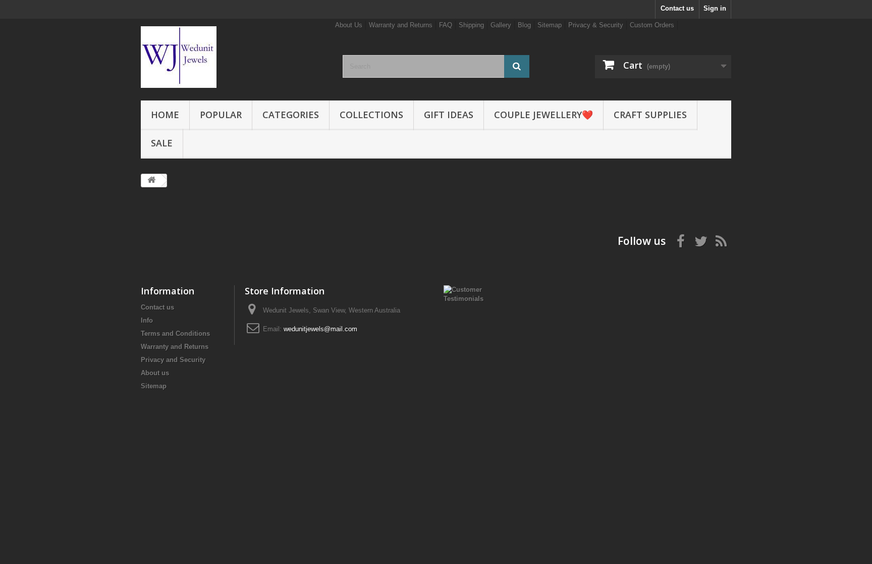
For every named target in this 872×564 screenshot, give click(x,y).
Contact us (677, 8)
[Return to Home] (151, 180)
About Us (348, 25)
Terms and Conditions (175, 333)
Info (147, 320)
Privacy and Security (173, 360)
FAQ (445, 25)
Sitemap (549, 25)
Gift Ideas (448, 115)
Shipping (471, 25)
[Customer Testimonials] (470, 293)
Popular (221, 115)
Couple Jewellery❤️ (543, 115)
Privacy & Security (595, 25)
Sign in (714, 8)
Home (165, 115)
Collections (371, 115)
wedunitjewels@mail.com (320, 329)
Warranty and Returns (400, 25)
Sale (162, 143)
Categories (290, 115)
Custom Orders (652, 25)
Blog (524, 25)
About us (155, 373)
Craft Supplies (650, 115)
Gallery (500, 25)
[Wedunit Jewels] (234, 57)
